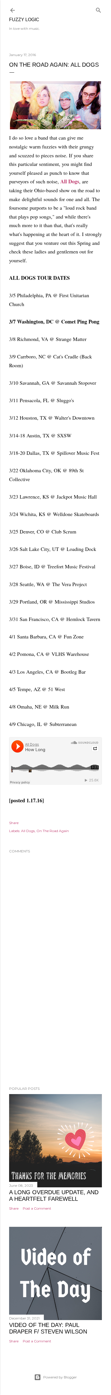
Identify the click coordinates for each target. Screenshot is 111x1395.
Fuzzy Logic (24, 19)
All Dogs (69, 181)
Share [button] (13, 823)
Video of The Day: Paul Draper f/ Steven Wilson (48, 1328)
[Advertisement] (55, 1036)
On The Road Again (52, 831)
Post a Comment (37, 1208)
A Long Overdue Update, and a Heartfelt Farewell (53, 1195)
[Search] (98, 9)
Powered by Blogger (60, 1377)
